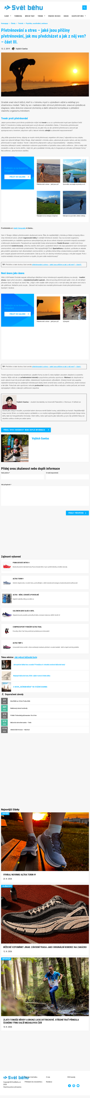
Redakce (49, 1082)
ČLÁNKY (6, 16)
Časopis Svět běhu (78, 16)
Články (13, 23)
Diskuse (66, 16)
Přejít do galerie (17, 177)
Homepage (4, 23)
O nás (48, 1077)
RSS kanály (71, 1077)
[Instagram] (74, 1086)
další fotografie (20, 228)
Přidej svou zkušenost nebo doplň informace (24, 430)
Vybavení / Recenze (54, 16)
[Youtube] (78, 1086)
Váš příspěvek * (6, 484)
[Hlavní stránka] (22, 7)
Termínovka (18, 16)
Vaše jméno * (5, 473)
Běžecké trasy (29, 16)
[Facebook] (69, 1086)
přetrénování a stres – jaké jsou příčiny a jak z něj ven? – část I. (56, 367)
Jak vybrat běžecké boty (25, 657)
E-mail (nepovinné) (52, 473)
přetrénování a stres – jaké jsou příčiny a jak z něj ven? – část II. (57, 265)
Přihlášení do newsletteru (33, 1082)
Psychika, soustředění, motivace (37, 23)
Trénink (40, 16)
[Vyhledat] (84, 7)
